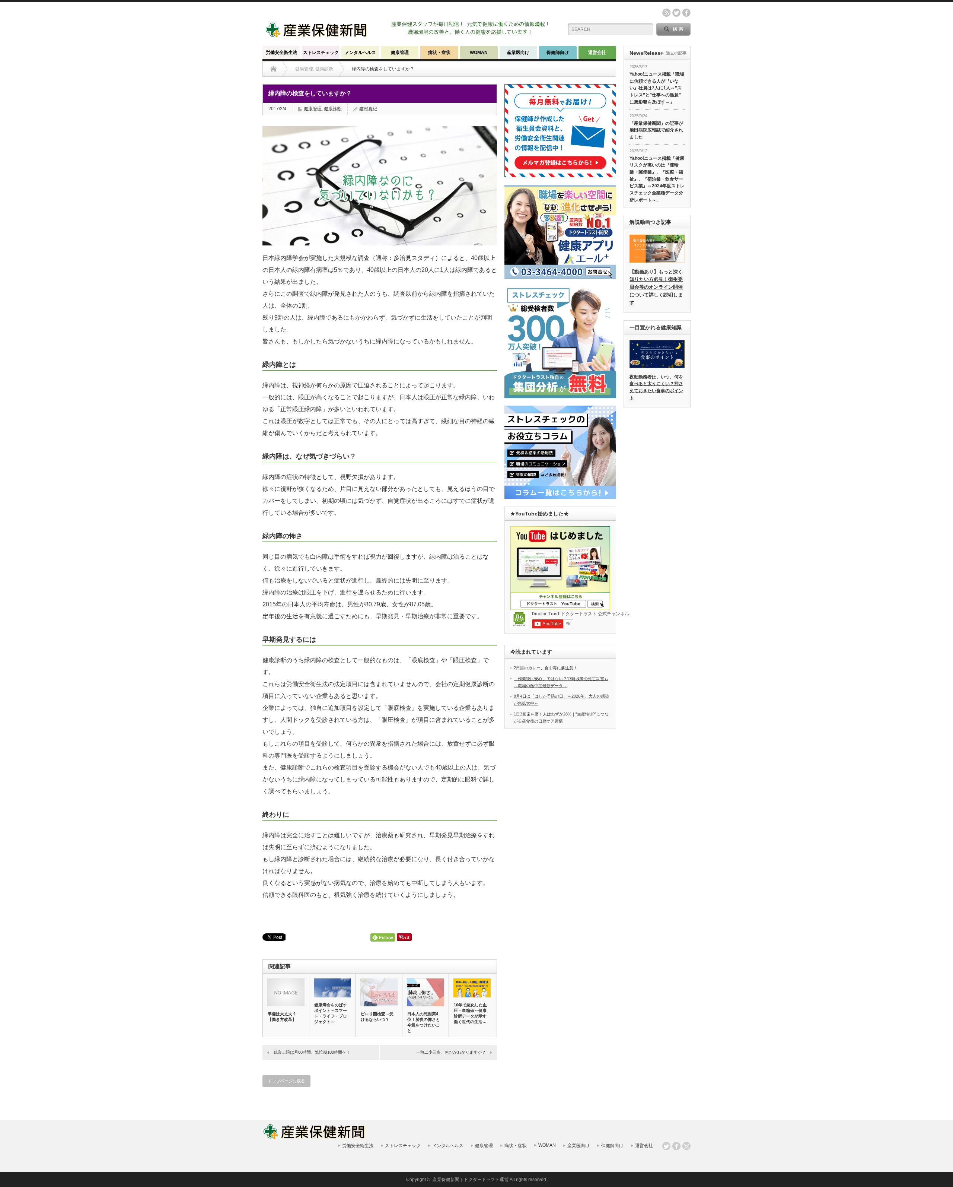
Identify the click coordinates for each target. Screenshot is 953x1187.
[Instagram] (686, 1146)
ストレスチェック (321, 52)
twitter (676, 13)
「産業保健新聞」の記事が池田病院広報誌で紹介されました (656, 130)
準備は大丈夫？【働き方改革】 (282, 1017)
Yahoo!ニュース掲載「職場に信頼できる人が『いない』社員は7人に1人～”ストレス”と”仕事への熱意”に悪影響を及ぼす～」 (657, 88)
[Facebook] (676, 1146)
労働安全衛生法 (281, 52)
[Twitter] (666, 1146)
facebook (686, 13)
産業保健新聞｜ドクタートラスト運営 (471, 1179)
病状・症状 (439, 52)
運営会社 (597, 52)
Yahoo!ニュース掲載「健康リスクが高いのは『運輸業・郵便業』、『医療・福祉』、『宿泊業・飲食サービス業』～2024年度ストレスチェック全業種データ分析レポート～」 (657, 179)
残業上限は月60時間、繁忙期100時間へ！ (312, 1052)
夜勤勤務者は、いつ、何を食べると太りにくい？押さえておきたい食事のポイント (656, 387)
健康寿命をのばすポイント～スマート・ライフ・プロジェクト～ (330, 1013)
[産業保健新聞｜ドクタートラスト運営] (317, 35)
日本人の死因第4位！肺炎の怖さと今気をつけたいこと (423, 1022)
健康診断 (333, 108)
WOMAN (479, 52)
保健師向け (557, 52)
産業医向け (518, 52)
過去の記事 (676, 53)
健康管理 (400, 52)
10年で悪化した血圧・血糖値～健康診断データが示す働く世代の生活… (470, 1013)
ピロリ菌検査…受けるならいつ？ (377, 1017)
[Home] (273, 68)
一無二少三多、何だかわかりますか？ (451, 1052)
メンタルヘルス (360, 52)
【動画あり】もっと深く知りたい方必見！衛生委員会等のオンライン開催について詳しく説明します (656, 287)
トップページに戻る (286, 1081)
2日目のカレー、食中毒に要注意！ (545, 668)
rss (666, 13)
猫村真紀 (368, 108)
